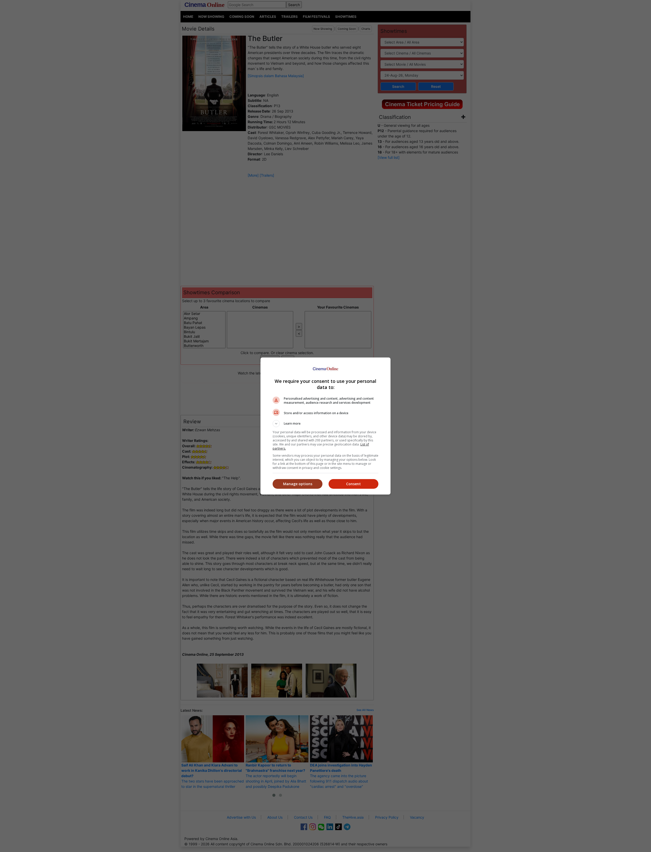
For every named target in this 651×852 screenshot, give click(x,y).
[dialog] (325, 426)
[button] (325, 423)
